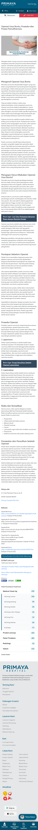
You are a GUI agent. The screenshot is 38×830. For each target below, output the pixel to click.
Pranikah (7, 628)
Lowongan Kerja (7, 742)
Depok (4, 781)
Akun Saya (32, 11)
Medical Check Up (10, 591)
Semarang (22, 778)
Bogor (4, 760)
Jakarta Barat (23, 757)
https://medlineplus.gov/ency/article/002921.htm (17, 549)
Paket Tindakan (9, 638)
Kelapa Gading (7, 754)
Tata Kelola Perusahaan (10, 711)
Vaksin (5, 649)
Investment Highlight (9, 708)
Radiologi (7, 643)
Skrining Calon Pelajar (12, 612)
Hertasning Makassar (26, 781)
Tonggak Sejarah (8, 691)
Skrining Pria (8, 617)
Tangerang (6, 763)
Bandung (22, 760)
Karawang (22, 769)
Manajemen (6, 694)
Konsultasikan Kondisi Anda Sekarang (16, 556)
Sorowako (22, 772)
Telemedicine (6, 729)
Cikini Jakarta (23, 754)
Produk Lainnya (9, 633)
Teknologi (5, 726)
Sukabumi (5, 775)
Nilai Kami (5, 688)
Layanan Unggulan (8, 720)
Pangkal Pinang (7, 778)
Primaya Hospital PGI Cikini (10, 500)
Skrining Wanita (10, 622)
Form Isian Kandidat (9, 745)
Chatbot (20, 11)
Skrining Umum (9, 596)
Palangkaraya (7, 772)
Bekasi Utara (23, 766)
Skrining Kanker (10, 607)
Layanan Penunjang (9, 723)
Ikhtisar (4, 705)
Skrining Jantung (10, 602)
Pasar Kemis (23, 775)
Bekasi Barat (23, 763)
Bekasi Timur (6, 766)
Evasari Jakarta (7, 757)
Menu (6, 11)
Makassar (5, 769)
